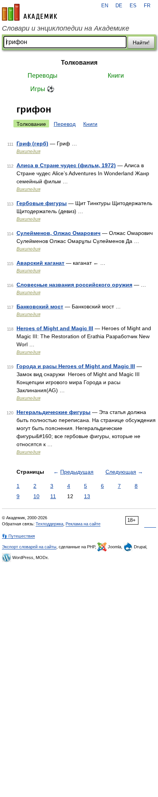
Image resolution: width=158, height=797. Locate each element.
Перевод (65, 124)
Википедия (28, 151)
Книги (116, 75)
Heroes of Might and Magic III (54, 328)
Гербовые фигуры (41, 203)
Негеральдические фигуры (53, 412)
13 (87, 496)
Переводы (43, 75)
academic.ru (29, 12)
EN (104, 5)
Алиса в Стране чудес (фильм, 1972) (66, 165)
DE (118, 5)
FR (147, 5)
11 (53, 496)
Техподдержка (49, 524)
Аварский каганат (40, 263)
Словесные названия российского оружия (74, 285)
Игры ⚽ (42, 89)
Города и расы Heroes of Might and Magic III (75, 366)
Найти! (141, 42)
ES (133, 5)
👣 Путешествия (18, 536)
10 (36, 496)
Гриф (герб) (32, 143)
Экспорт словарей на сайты (29, 546)
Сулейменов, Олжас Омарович (58, 233)
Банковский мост (39, 306)
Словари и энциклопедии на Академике (65, 28)
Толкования (79, 62)
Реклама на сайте (83, 524)
